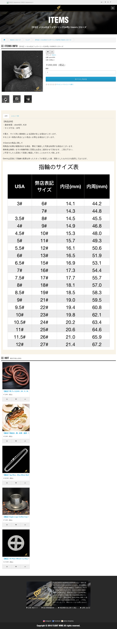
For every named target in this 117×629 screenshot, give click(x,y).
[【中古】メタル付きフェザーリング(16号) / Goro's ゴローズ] (22, 71)
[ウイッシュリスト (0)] (105, 2)
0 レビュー (60, 84)
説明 (6, 116)
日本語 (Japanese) (26, 2)
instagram (48, 621)
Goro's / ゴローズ (15, 40)
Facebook (57, 621)
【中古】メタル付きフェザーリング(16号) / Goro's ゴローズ (53, 40)
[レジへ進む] (110, 2)
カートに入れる (81, 79)
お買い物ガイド (33, 608)
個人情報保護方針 (48, 608)
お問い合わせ (86, 608)
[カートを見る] (107, 2)
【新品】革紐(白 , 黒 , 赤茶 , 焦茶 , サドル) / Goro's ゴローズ (25, 433)
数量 (47, 68)
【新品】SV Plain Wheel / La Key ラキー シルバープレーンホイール (28, 559)
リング (27, 40)
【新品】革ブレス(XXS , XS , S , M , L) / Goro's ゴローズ (23, 391)
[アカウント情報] (102, 2)
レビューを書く (69, 84)
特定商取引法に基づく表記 (68, 608)
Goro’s (54, 55)
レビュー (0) (15, 116)
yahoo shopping (68, 621)
